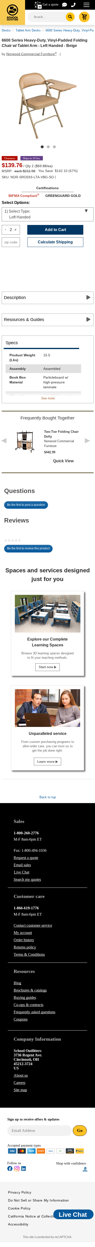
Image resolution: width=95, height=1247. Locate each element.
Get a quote (50, 4)
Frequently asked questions (34, 1012)
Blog (17, 983)
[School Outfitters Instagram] (16, 1170)
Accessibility (18, 1224)
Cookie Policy (19, 1208)
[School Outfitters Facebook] (10, 1169)
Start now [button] (46, 667)
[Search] (70, 17)
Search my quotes (27, 879)
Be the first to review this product (30, 550)
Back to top (47, 797)
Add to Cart (55, 230)
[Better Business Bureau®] (85, 1169)
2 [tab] (48, 146)
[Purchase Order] (60, 1151)
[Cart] (84, 17)
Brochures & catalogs (30, 990)
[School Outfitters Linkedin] (23, 1169)
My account (23, 933)
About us (21, 1075)
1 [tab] (42, 146)
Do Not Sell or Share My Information (38, 1200)
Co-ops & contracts (28, 1005)
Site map (20, 1090)
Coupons (21, 1019)
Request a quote (26, 858)
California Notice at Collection (33, 1216)
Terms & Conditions (29, 954)
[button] (69, 1169)
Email (22, 865)
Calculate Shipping (55, 242)
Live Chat (21, 872)
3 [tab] (54, 146)
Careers (19, 1083)
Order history (24, 940)
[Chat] (64, 4)
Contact (33, 925)
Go (80, 1130)
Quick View (63, 461)
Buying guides (25, 997)
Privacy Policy (19, 1192)
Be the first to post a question (26, 505)
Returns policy (25, 947)
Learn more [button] (46, 761)
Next (89, 443)
